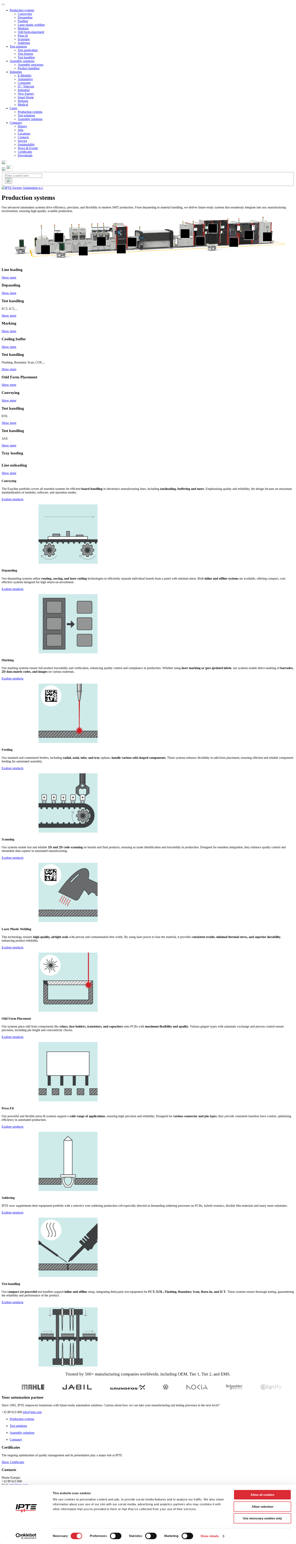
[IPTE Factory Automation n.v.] (22, 187)
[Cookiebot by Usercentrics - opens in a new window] (26, 1536)
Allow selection (262, 1506)
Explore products (12, 499)
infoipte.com (32, 1412)
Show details (210, 1536)
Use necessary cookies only (262, 1518)
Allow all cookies (262, 1494)
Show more (9, 277)
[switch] (115, 1536)
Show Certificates (13, 1462)
